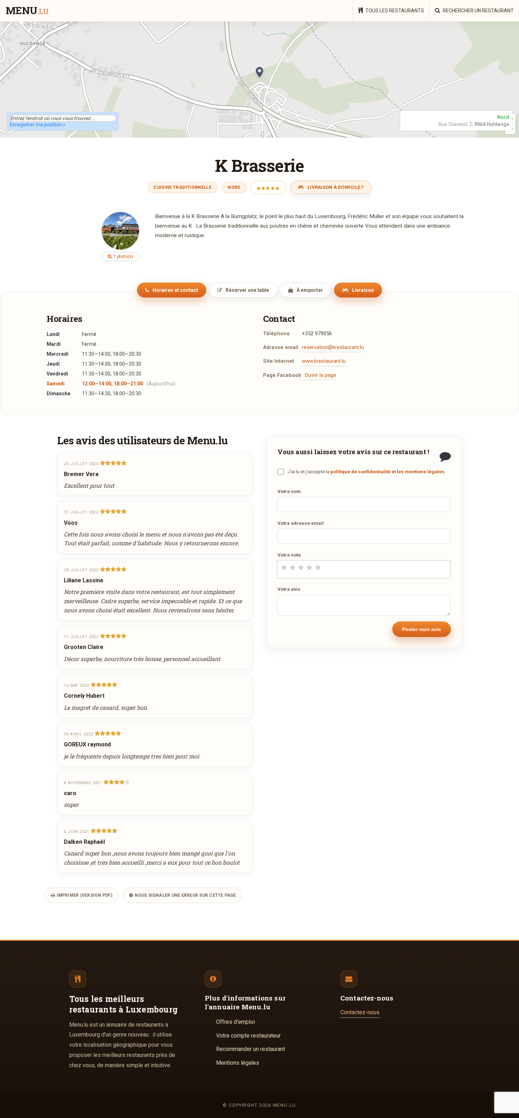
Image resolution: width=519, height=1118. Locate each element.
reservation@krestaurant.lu (333, 347)
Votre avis (289, 589)
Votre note (289, 555)
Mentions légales (237, 1062)
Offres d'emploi (235, 1021)
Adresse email (280, 347)
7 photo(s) (122, 256)
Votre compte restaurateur (248, 1035)
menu (27, 11)
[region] (259, 79)
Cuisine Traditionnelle (182, 187)
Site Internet (278, 361)
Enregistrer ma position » (37, 124)
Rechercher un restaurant (478, 10)
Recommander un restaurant (250, 1049)
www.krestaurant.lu (324, 361)
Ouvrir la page (320, 375)
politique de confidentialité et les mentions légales (387, 471)
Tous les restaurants (394, 10)
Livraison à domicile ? (335, 187)
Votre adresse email (301, 523)
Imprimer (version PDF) (83, 895)
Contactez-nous (360, 1012)
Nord (234, 187)
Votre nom (289, 491)
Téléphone (276, 334)
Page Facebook (282, 375)
